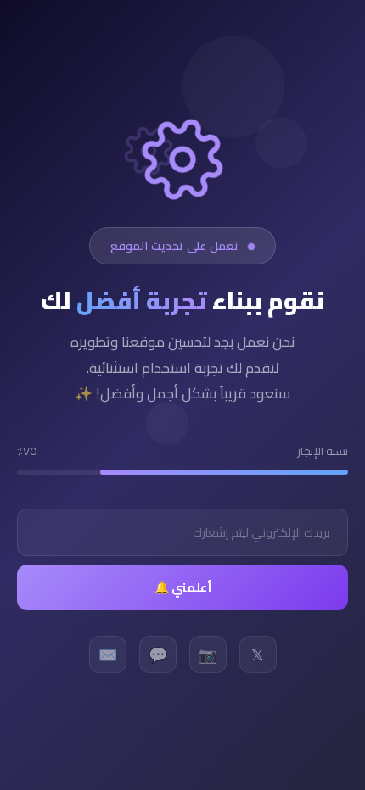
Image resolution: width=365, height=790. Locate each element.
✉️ (107, 655)
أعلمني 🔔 (182, 587)
